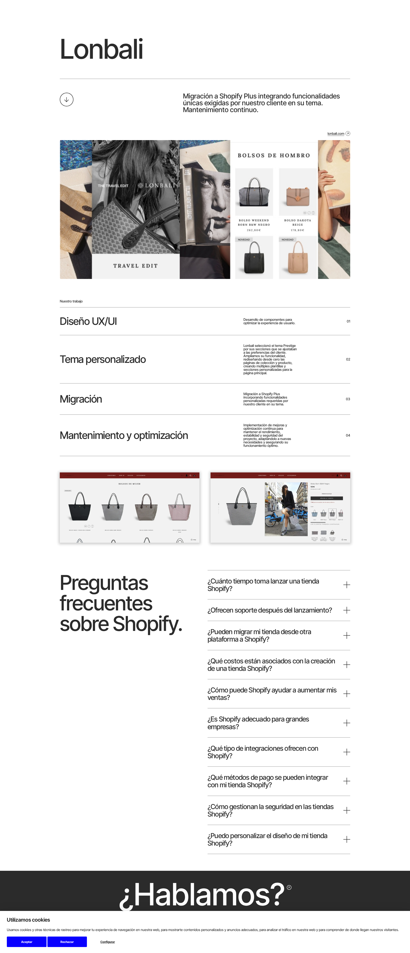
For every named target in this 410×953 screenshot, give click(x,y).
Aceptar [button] (26, 942)
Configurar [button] (107, 942)
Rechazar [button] (67, 942)
